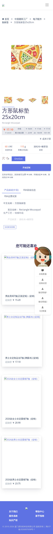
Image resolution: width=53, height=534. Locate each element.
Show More (10, 227)
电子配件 (37, 19)
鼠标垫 (5, 22)
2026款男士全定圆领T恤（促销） (21, 479)
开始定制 (26, 167)
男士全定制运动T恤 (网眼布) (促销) (22, 357)
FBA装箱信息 (29, 189)
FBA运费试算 (10, 196)
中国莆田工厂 (21, 19)
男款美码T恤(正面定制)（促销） (20, 295)
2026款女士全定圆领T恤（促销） (21, 418)
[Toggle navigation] (47, 5)
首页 (6, 19)
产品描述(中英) (11, 189)
